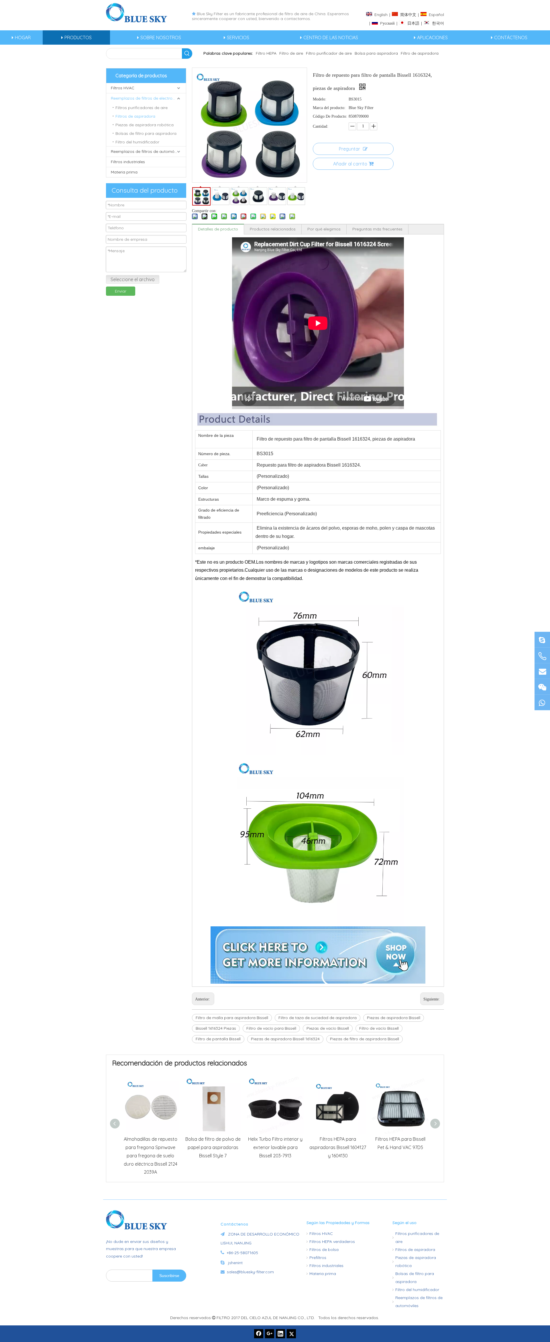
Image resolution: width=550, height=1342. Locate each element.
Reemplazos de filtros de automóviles (146, 151)
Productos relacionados (273, 229)
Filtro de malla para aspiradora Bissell (232, 1017)
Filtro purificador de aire (329, 53)
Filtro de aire (291, 53)
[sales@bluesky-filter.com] (542, 671)
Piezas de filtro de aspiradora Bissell (364, 1038)
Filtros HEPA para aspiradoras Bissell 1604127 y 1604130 (337, 1147)
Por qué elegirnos (324, 229)
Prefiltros (317, 1257)
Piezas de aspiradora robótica (144, 124)
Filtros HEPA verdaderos (332, 1241)
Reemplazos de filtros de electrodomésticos (148, 98)
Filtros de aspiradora (135, 116)
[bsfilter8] (542, 686)
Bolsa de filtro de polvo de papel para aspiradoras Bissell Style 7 (213, 1147)
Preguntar (349, 149)
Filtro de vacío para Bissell (271, 1028)
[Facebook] (258, 1333)
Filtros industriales (128, 161)
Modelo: (319, 99)
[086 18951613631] (542, 702)
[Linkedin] (280, 1333)
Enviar (120, 291)
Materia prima (124, 172)
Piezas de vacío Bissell (328, 1028)
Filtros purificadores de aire (141, 107)
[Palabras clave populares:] (187, 53)
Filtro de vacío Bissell (379, 1028)
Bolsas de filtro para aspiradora (145, 133)
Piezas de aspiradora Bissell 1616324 (285, 1038)
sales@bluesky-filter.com (250, 1271)
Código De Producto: (330, 116)
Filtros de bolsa (324, 1249)
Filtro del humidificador (137, 142)
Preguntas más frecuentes (377, 229)
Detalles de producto (218, 229)
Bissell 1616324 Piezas (216, 1028)
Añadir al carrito (350, 164)
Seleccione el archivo (133, 279)
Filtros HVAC (122, 87)
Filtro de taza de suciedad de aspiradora (317, 1017)
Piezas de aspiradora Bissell (393, 1017)
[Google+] (269, 1333)
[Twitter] (291, 1333)
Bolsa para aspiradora (376, 53)
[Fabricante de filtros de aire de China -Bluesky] (139, 1219)
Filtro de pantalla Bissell (218, 1038)
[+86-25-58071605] (542, 656)
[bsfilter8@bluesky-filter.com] (542, 639)
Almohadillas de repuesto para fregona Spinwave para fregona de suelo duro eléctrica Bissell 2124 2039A (150, 1155)
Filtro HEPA (266, 53)
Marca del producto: (329, 108)
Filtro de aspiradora (420, 53)
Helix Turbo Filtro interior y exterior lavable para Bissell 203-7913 (275, 1147)
